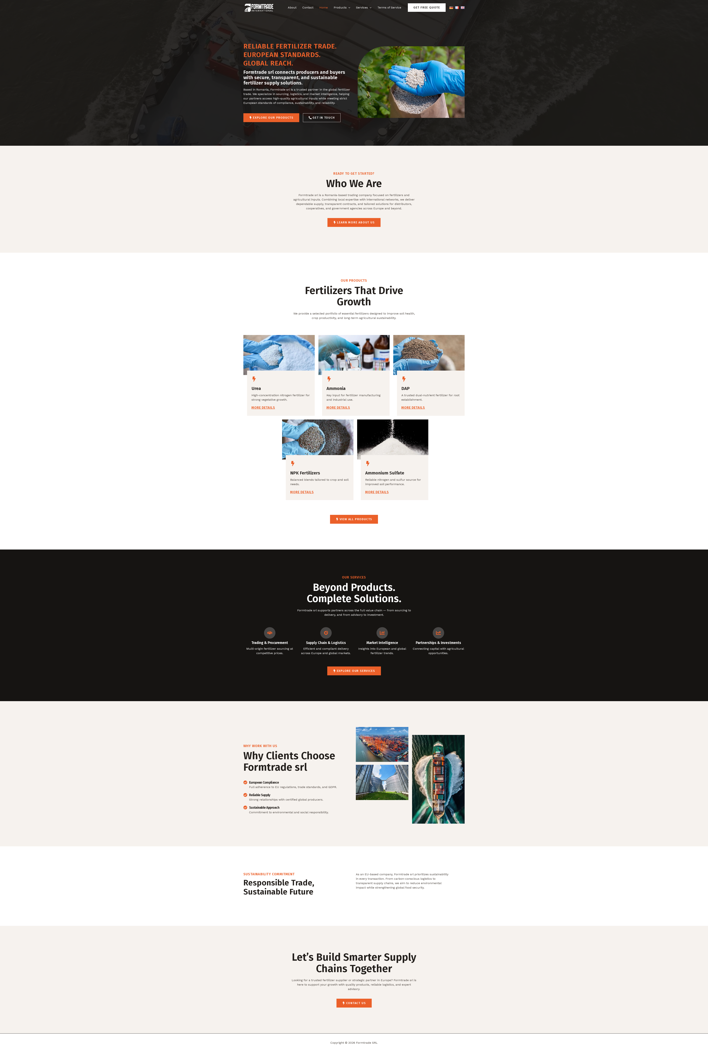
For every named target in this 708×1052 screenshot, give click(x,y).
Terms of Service (389, 7)
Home (323, 7)
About (292, 7)
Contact (307, 7)
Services (362, 7)
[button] (427, 7)
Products (340, 7)
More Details (263, 408)
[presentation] (348, 7)
